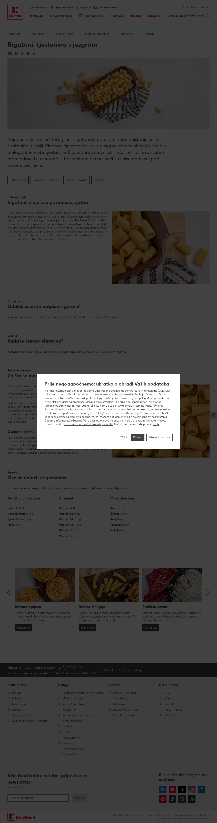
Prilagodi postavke (159, 437)
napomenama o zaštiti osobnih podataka (88, 424)
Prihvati (137, 437)
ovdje (156, 424)
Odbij (124, 437)
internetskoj (63, 390)
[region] (108, 411)
